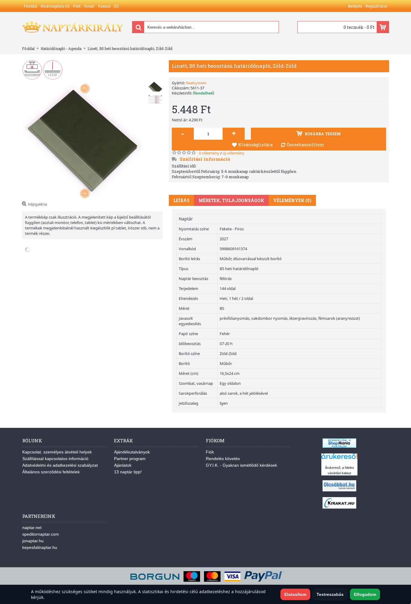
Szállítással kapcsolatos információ (55, 458)
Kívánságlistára (255, 145)
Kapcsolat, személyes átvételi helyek (57, 452)
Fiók (210, 452)
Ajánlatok (122, 465)
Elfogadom (365, 594)
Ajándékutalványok (132, 452)
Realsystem (196, 83)
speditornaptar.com (40, 534)
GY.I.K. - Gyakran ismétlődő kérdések (241, 465)
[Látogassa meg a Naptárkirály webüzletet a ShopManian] (339, 446)
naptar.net (32, 527)
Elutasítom (295, 594)
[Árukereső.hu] (339, 459)
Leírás (181, 200)
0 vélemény (209, 153)
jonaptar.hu (33, 540)
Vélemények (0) (292, 200)
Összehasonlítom (305, 145)
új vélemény (233, 153)
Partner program (130, 458)
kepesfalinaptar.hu (39, 547)
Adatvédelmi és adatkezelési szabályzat (60, 465)
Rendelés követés (223, 458)
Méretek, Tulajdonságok (231, 200)
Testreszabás (330, 594)
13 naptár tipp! (128, 471)
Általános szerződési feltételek (51, 471)
